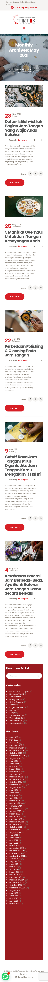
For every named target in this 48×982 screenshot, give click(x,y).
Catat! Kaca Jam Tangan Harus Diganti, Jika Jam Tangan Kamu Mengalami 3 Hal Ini (23, 465)
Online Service (16, 702)
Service (12, 710)
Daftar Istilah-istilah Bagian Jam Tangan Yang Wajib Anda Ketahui (24, 128)
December (17, 747)
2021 (27, 69)
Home (18, 69)
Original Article (16, 707)
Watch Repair (15, 720)
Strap (12, 712)
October (16, 753)
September (17, 755)
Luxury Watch (15, 699)
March (14, 769)
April (13, 742)
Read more (15, 182)
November (16, 750)
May (13, 740)
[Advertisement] (24, 933)
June (14, 763)
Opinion (13, 704)
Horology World (16, 694)
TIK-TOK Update (16, 715)
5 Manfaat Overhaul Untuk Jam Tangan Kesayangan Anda (23, 236)
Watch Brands (16, 718)
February (16, 771)
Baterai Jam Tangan (19, 691)
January (15, 745)
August (15, 758)
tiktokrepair (23, 140)
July (13, 737)
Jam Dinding (15, 696)
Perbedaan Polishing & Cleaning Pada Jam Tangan (24, 350)
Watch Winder (16, 723)
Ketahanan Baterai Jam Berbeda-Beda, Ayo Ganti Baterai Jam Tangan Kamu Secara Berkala (24, 585)
